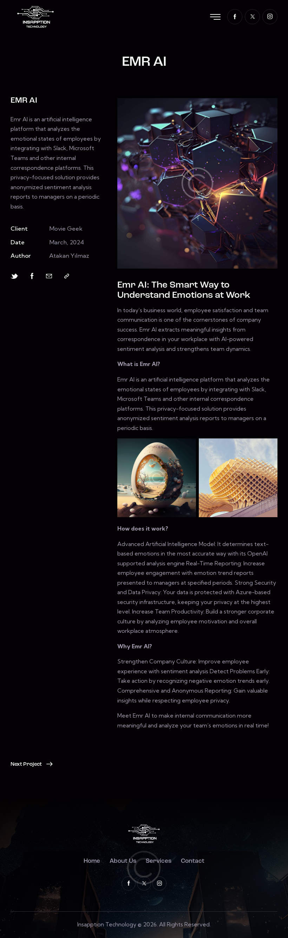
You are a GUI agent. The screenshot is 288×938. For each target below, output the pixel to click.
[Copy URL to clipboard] (66, 276)
